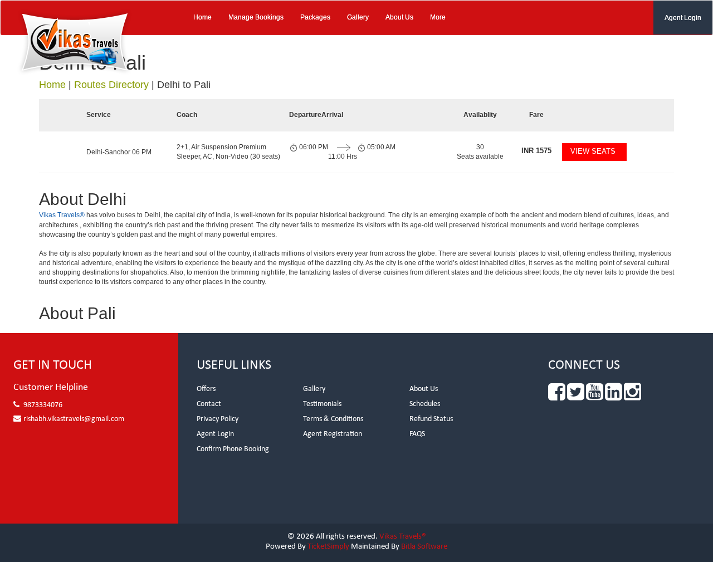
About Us (399, 17)
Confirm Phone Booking (233, 449)
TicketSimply (328, 547)
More (438, 17)
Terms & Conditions (333, 419)
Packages (315, 17)
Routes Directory (111, 84)
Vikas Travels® (62, 215)
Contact (209, 404)
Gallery (358, 17)
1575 (536, 150)
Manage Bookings (256, 17)
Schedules (424, 404)
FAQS (417, 434)
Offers (206, 389)
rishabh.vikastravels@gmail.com (73, 419)
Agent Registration (332, 434)
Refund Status (431, 419)
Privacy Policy (217, 419)
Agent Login (683, 18)
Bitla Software (424, 547)
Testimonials (322, 404)
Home (202, 17)
